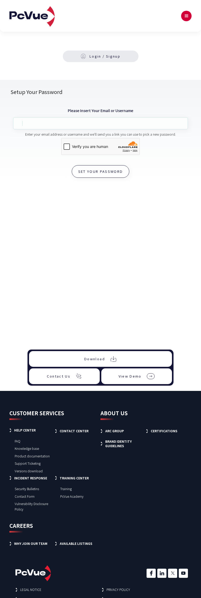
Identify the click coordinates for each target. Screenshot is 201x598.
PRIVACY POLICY (118, 589)
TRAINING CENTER (74, 478)
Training (66, 488)
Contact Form (25, 496)
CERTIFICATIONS (164, 431)
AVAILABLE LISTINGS (76, 543)
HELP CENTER (25, 430)
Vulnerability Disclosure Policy (31, 506)
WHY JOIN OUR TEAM (30, 543)
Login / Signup (105, 56)
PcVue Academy (71, 496)
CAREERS (21, 525)
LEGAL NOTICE (30, 589)
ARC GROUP (114, 431)
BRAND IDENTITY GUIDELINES (118, 443)
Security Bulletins (27, 488)
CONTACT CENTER (74, 431)
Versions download (29, 471)
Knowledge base (27, 448)
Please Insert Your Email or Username (100, 110)
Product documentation (32, 456)
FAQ (17, 441)
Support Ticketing (28, 463)
